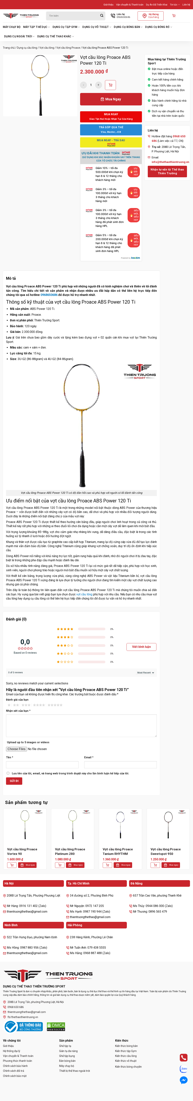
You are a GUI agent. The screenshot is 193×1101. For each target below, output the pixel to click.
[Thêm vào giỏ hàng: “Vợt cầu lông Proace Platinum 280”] (59, 865)
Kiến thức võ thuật (125, 1060)
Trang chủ (9, 47)
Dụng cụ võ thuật (95, 26)
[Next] (190, 842)
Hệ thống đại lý (11, 1051)
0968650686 (49, 295)
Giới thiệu (108, 4)
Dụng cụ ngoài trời (18, 36)
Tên (9, 757)
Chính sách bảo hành (15, 1065)
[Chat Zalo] (180, 1069)
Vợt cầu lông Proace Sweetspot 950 (166, 851)
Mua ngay (30, 865)
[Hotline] (180, 1057)
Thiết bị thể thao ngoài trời (74, 1070)
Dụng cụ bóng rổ (157, 26)
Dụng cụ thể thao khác (54, 36)
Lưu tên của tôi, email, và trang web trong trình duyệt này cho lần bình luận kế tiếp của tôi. (70, 773)
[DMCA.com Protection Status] (56, 1026)
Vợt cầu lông (46, 47)
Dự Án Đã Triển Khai (156, 4)
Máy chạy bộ (12, 26)
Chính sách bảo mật (15, 1075)
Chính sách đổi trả (13, 1070)
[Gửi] (102, 16)
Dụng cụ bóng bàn (127, 26)
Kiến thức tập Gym (126, 1051)
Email (88, 757)
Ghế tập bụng (67, 1055)
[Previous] (3, 842)
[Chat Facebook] (180, 1080)
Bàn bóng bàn (67, 1060)
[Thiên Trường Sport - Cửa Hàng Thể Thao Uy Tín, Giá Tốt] (22, 15)
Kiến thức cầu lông (126, 1055)
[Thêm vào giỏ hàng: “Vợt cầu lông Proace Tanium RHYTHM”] (107, 865)
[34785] (110, 85)
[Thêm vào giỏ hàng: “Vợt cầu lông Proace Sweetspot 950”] (155, 865)
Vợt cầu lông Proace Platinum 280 (70, 851)
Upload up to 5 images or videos (28, 742)
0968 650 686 (16, 1007)
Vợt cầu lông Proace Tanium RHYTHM (118, 851)
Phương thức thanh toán (17, 1060)
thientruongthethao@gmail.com (27, 1011)
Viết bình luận (141, 647)
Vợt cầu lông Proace (68, 47)
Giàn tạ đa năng (68, 1051)
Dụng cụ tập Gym (65, 26)
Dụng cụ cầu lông (27, 47)
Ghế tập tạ (65, 1045)
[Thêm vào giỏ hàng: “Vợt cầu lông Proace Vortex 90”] (12, 865)
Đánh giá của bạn (17, 699)
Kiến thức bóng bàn (126, 1045)
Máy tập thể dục (35, 26)
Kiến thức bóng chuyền (128, 1066)
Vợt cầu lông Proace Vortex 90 (22, 851)
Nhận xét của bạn (18, 711)
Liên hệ (186, 4)
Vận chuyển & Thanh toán (129, 4)
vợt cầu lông (84, 594)
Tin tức (173, 4)
